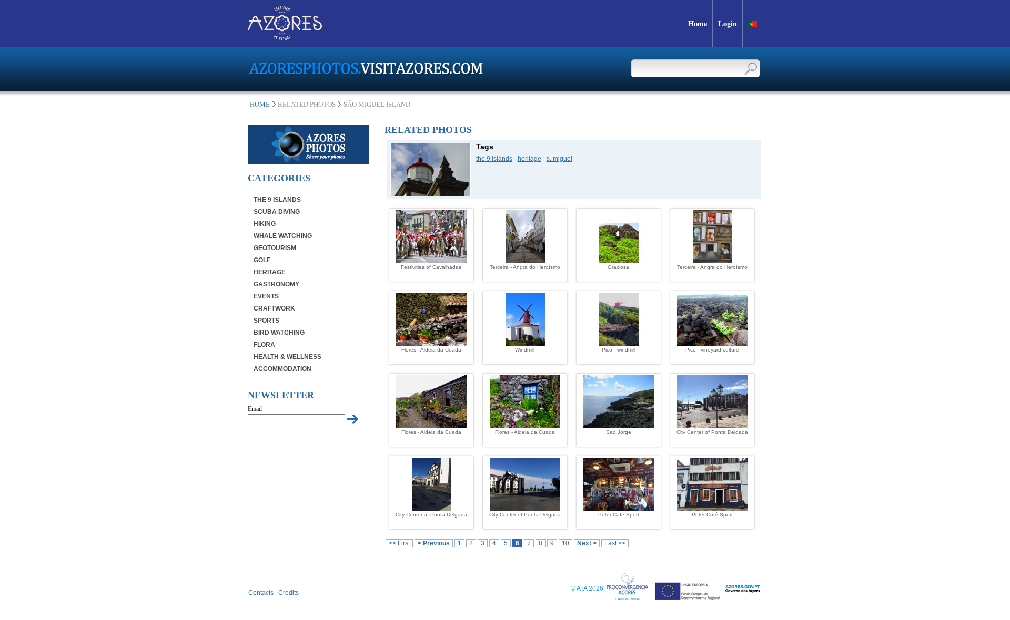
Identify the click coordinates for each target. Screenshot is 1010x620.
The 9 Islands (277, 199)
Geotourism (275, 248)
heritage (529, 158)
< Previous (434, 543)
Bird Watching (279, 332)
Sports (266, 320)
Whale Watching (283, 236)
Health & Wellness (287, 356)
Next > (587, 543)
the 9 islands (494, 158)
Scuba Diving (277, 211)
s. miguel (559, 158)
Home (260, 104)
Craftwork (274, 308)
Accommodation (282, 369)
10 (565, 543)
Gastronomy (276, 284)
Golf (262, 260)
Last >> (614, 543)
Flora (264, 344)
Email (255, 409)
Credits (288, 592)
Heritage (270, 272)
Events (266, 296)
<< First (399, 543)
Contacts (261, 592)
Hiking (265, 224)
